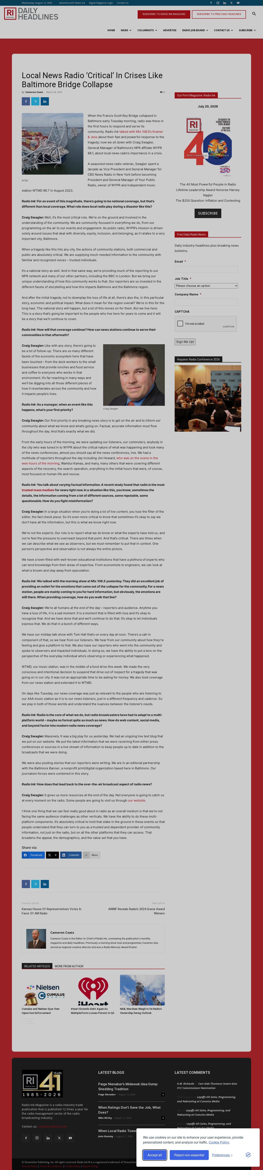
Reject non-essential (189, 1155)
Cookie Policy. (219, 1142)
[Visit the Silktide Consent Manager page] (248, 1155)
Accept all (155, 1155)
